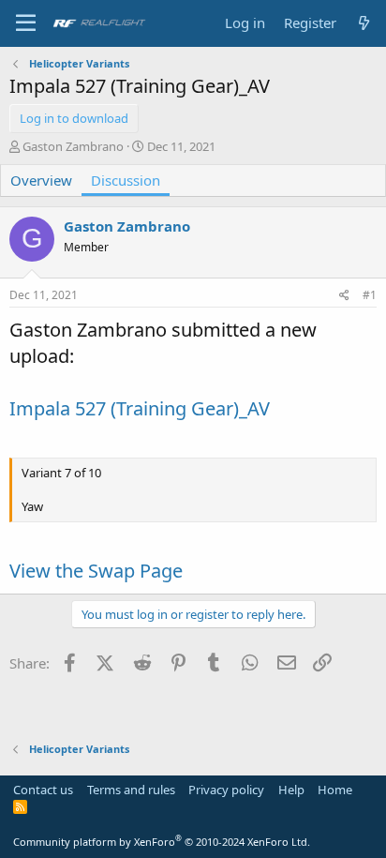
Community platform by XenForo (161, 842)
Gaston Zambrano (73, 146)
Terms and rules (131, 789)
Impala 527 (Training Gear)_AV (139, 408)
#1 (370, 295)
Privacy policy (226, 789)
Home (335, 789)
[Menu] (26, 23)
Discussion (125, 180)
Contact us (43, 789)
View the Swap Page (96, 570)
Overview (41, 180)
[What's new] (364, 23)
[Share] (344, 296)
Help (291, 789)
